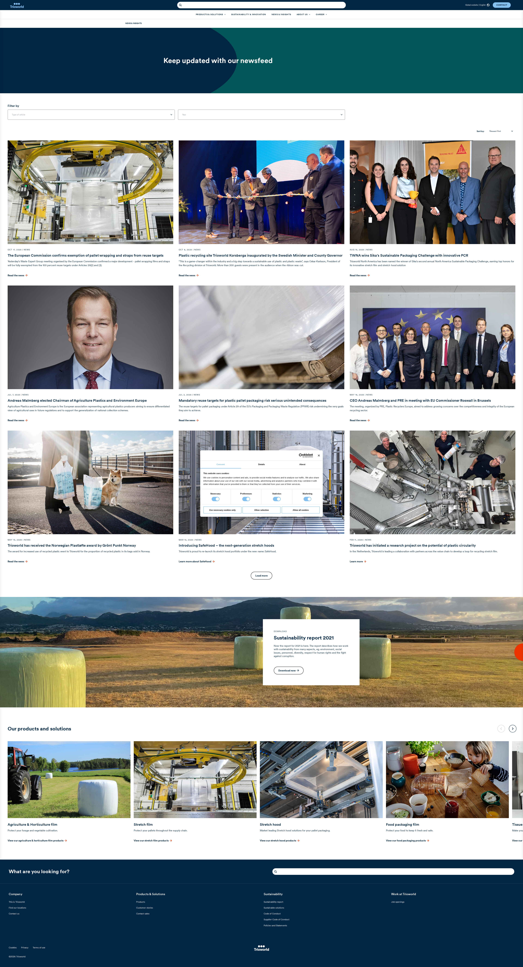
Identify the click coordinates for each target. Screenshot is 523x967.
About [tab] (302, 464)
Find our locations (17, 907)
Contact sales (142, 913)
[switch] (246, 499)
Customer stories (144, 907)
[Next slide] (512, 728)
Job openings (397, 901)
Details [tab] (261, 464)
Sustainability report (273, 901)
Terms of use (39, 947)
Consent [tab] (221, 464)
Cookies (13, 947)
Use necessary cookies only (222, 510)
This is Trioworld (17, 901)
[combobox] (91, 114)
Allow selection (261, 510)
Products (140, 901)
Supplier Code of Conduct (276, 919)
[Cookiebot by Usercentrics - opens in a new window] (301, 455)
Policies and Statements (275, 925)
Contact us (14, 913)
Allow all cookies (301, 510)
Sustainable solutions (274, 907)
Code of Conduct (272, 913)
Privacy (24, 947)
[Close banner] (319, 455)
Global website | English (475, 5)
